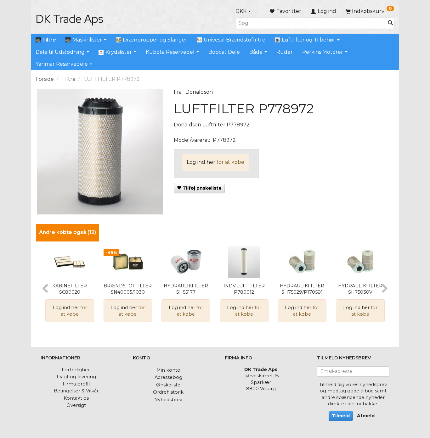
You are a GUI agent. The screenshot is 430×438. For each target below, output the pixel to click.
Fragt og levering (76, 377)
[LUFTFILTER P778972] (100, 151)
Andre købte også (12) (67, 232)
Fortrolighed (76, 370)
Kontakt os (76, 398)
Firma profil (76, 384)
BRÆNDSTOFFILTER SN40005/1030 (128, 289)
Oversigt (76, 405)
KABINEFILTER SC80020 (69, 289)
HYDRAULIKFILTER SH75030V (360, 289)
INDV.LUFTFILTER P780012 (244, 289)
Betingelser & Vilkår (76, 391)
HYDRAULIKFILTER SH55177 (186, 289)
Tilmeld (341, 416)
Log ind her (201, 162)
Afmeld (366, 416)
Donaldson (199, 92)
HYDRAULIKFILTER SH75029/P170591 (302, 289)
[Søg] (390, 23)
